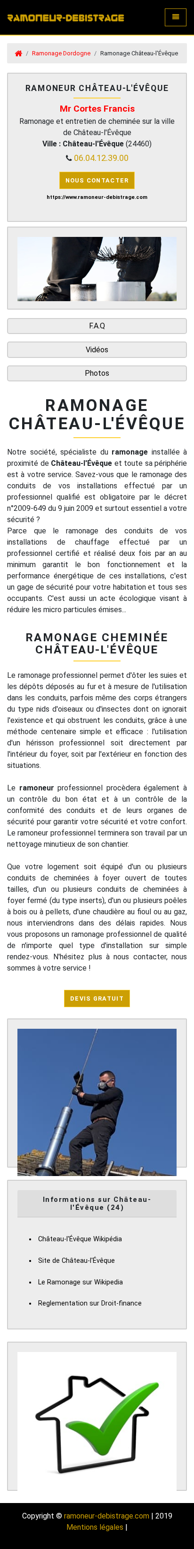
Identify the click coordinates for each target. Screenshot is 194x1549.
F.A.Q (97, 325)
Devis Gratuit (97, 998)
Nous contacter (97, 180)
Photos (97, 373)
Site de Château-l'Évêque (76, 1261)
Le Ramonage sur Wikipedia (80, 1282)
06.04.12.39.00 (101, 158)
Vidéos (97, 349)
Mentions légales (94, 1527)
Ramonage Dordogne (61, 53)
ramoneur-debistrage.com (106, 1515)
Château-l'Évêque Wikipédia (80, 1239)
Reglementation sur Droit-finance (90, 1303)
